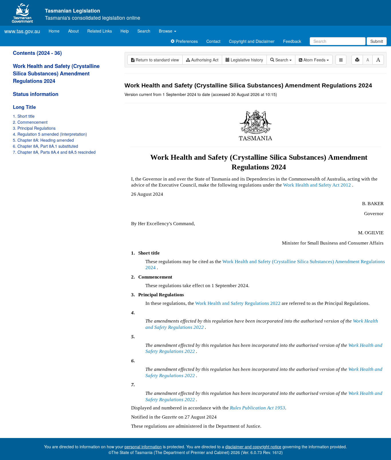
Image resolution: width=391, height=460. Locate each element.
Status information (35, 94)
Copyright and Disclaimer (252, 41)
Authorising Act (204, 60)
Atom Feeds (314, 60)
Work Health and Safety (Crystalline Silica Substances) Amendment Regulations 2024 (56, 73)
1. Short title (24, 116)
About (73, 31)
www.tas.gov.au (22, 31)
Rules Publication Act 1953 (257, 408)
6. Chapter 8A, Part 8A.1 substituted (45, 146)
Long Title (24, 106)
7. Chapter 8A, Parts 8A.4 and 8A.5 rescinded (54, 152)
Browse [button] (166, 31)
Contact (213, 41)
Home (56, 31)
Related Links (99, 31)
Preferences (186, 41)
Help (125, 31)
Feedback (292, 41)
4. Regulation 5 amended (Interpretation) (50, 134)
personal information (143, 446)
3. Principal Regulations (34, 128)
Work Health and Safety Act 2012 (317, 185)
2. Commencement (30, 122)
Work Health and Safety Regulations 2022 (238, 303)
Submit (376, 41)
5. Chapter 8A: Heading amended (43, 140)
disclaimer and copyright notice (253, 446)
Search (143, 31)
